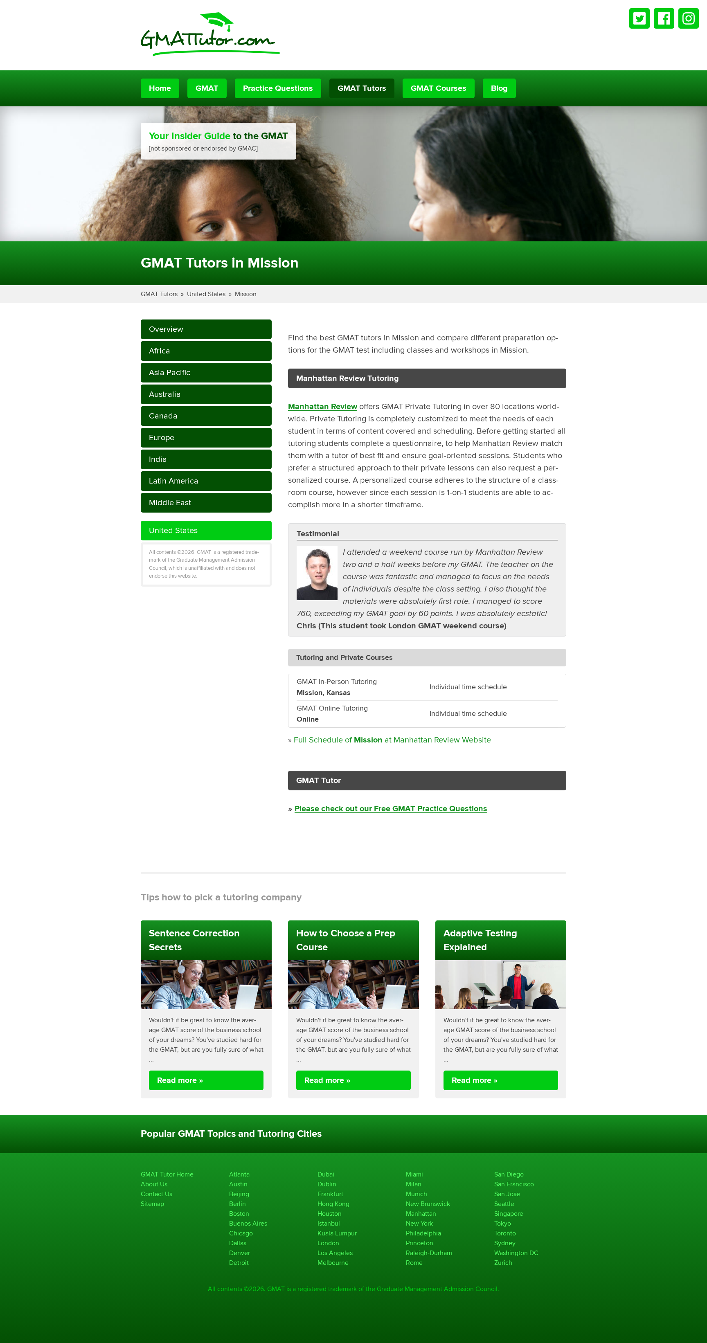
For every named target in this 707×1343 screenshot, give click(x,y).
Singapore (508, 1213)
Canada (163, 416)
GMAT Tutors (362, 88)
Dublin (326, 1184)
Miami (414, 1174)
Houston (329, 1213)
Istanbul (328, 1223)
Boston (239, 1213)
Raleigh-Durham (429, 1253)
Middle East (170, 502)
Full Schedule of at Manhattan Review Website (392, 740)
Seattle (504, 1204)
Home (160, 88)
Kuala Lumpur (337, 1233)
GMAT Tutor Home (167, 1174)
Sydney (505, 1243)
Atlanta (239, 1174)
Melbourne (333, 1263)
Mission (246, 294)
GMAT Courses (438, 88)
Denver (239, 1253)
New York (419, 1223)
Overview (166, 329)
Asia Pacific (169, 372)
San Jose (507, 1194)
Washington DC (516, 1253)
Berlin (237, 1204)
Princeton (419, 1243)
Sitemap (152, 1204)
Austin (238, 1184)
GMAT (207, 88)
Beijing (239, 1194)
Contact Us (156, 1194)
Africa (159, 350)
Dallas (237, 1243)
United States (206, 294)
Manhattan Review (322, 407)
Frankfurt (330, 1194)
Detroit (239, 1263)
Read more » (180, 1080)
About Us (154, 1184)
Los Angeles (335, 1253)
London (328, 1243)
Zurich (503, 1263)
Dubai (325, 1174)
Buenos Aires (248, 1223)
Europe (161, 437)
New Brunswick (428, 1204)
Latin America (173, 481)
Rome (414, 1263)
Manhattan (421, 1213)
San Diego (509, 1174)
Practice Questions (278, 88)
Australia (165, 394)
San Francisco (514, 1184)
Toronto (505, 1233)
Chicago (241, 1233)
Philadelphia (423, 1233)
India (158, 459)
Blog (499, 88)
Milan (413, 1184)
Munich (416, 1194)
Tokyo (502, 1223)
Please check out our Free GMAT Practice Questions (391, 809)
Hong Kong (333, 1204)
